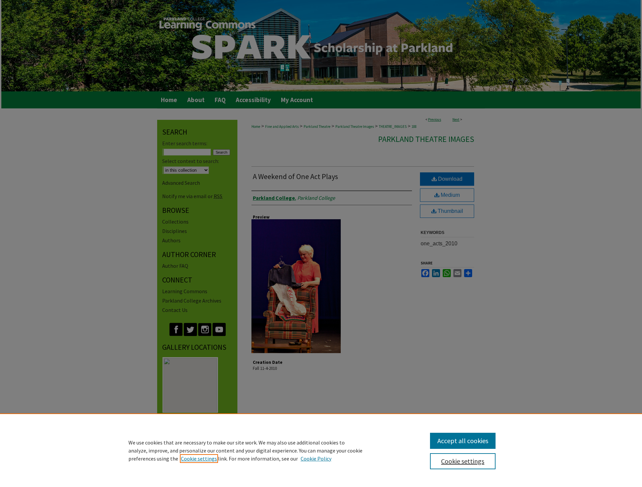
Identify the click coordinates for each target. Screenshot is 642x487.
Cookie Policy (316, 458)
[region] (321, 450)
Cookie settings (199, 458)
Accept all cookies (462, 440)
